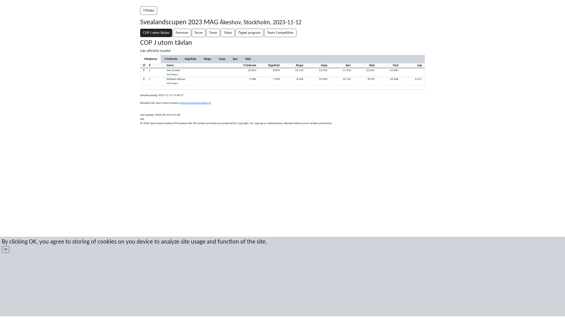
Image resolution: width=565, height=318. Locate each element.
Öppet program (249, 33)
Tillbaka (148, 10)
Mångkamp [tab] (150, 59)
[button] (282, 72)
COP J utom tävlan (156, 33)
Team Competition (280, 33)
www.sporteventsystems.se (195, 103)
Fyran (199, 33)
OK (5, 249)
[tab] (171, 59)
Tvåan (228, 33)
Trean (213, 33)
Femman (182, 33)
